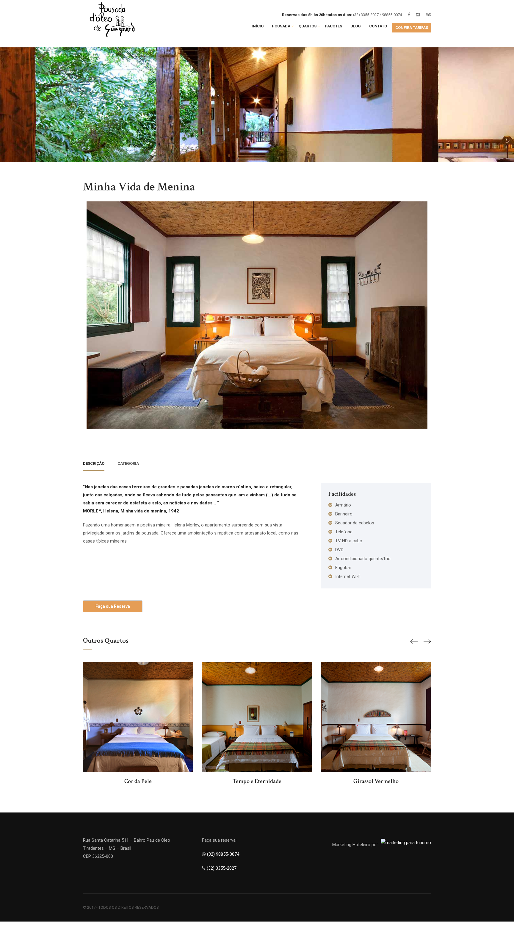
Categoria (128, 463)
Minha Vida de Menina (139, 187)
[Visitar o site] (406, 842)
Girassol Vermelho (376, 781)
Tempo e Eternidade (257, 781)
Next (425, 311)
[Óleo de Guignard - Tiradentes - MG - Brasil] (124, 21)
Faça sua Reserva (112, 606)
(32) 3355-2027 (221, 868)
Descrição (93, 463)
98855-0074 (392, 15)
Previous (89, 311)
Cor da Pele (138, 781)
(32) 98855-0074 (223, 854)
